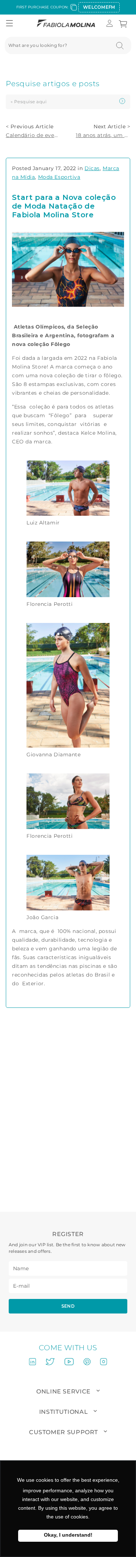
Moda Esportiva (59, 177)
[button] (9, 23)
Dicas (92, 168)
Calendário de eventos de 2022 (33, 135)
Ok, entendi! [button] (68, 1536)
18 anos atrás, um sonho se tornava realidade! (103, 135)
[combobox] (68, 45)
